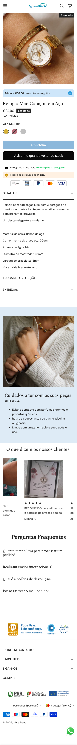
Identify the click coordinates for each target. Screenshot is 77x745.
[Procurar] (62, 5)
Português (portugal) (25, 705)
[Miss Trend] (38, 5)
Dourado (6, 131)
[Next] (68, 49)
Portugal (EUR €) (61, 705)
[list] (38, 48)
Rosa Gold (14, 131)
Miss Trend (20, 722)
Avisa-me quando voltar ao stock (38, 156)
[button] (70, 5)
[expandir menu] (5, 5)
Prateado (23, 131)
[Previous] (8, 49)
